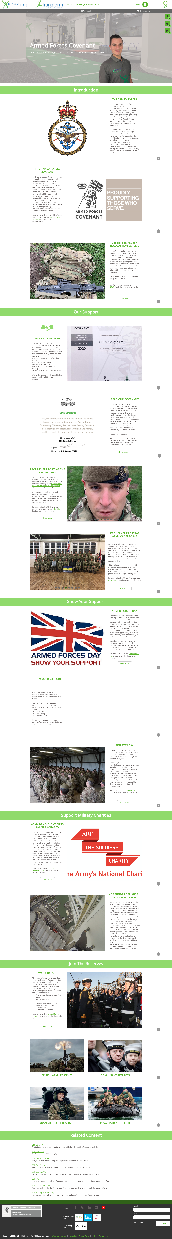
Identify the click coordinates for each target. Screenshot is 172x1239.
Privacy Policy (84, 1236)
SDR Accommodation (41, 1185)
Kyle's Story (56, 509)
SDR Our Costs (38, 1165)
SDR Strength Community (43, 1192)
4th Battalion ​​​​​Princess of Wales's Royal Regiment (47, 485)
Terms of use (104, 1236)
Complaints (72, 1236)
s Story (40, 1145)
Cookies (94, 1236)
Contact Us (54, 1236)
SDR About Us (38, 1151)
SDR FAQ (35, 1179)
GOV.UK (113, 287)
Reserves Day (131, 790)
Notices (63, 1236)
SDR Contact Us (39, 1172)
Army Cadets (113, 580)
